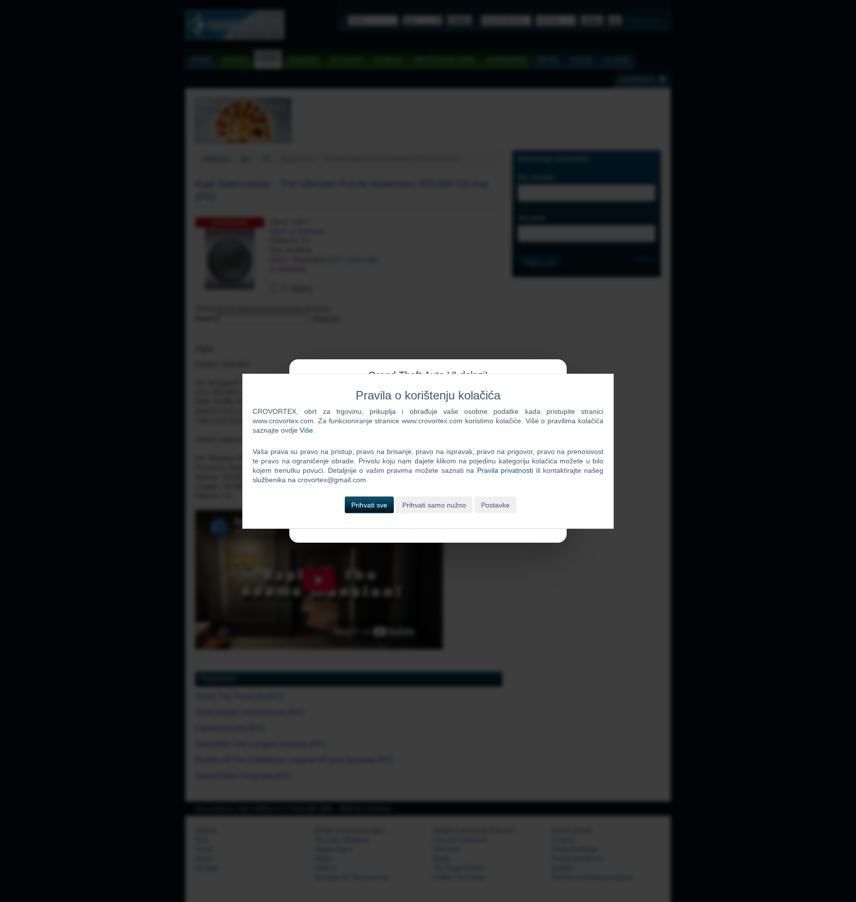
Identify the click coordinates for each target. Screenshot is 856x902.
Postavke (495, 504)
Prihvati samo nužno (434, 504)
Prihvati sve (369, 504)
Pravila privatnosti (505, 470)
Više (306, 430)
